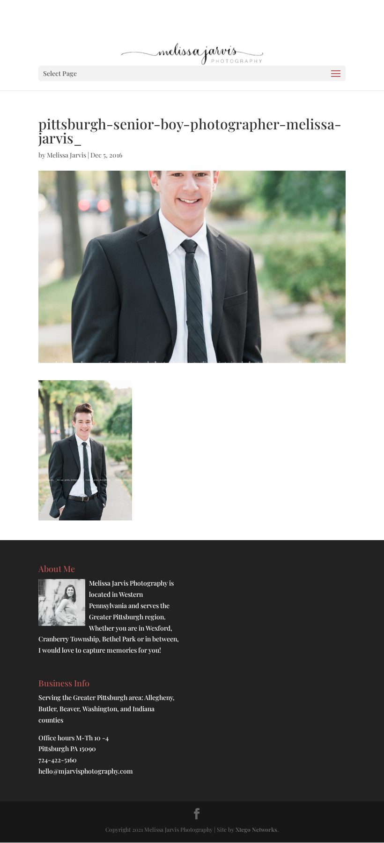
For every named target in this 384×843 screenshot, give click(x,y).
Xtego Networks (256, 829)
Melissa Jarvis (66, 155)
